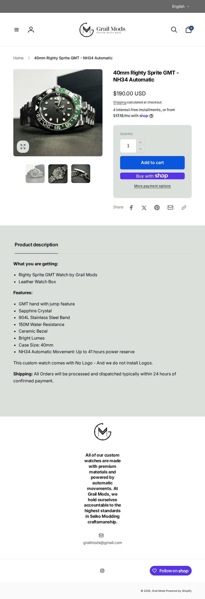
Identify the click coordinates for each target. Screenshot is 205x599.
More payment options (152, 186)
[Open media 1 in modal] (57, 112)
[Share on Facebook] (131, 207)
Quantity (126, 133)
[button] (16, 30)
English (178, 6)
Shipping (119, 102)
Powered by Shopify (179, 590)
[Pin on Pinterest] (157, 207)
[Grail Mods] (102, 441)
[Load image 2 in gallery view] (58, 173)
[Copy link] (184, 207)
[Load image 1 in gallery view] (35, 173)
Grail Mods (158, 590)
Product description (36, 244)
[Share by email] (170, 207)
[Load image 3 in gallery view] (80, 173)
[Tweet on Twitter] (144, 207)
